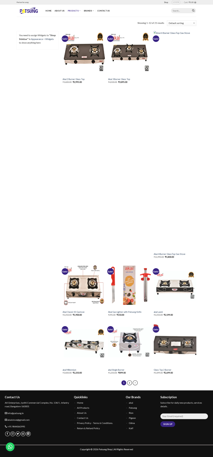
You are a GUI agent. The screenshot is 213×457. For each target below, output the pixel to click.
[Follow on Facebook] (7, 433)
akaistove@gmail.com (18, 419)
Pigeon (132, 418)
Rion (131, 412)
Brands (88, 11)
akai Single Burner (116, 370)
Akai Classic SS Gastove (73, 312)
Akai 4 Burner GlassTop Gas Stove (169, 254)
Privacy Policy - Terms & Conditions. (95, 423)
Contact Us (103, 11)
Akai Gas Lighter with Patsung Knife (124, 312)
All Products (83, 407)
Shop (166, 2)
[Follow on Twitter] (18, 433)
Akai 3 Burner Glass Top (119, 79)
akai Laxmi (158, 312)
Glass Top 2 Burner (162, 370)
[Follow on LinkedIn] (28, 433)
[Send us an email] (23, 433)
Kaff (131, 428)
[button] (10, 446)
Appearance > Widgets (42, 39)
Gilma (132, 423)
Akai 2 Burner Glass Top (74, 79)
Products (73, 11)
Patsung (133, 407)
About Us (59, 11)
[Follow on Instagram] (12, 433)
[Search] (193, 10)
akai (131, 402)
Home (48, 11)
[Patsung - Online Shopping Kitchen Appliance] (29, 11)
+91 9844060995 (16, 426)
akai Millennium (69, 370)
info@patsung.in (15, 413)
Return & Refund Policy (88, 428)
